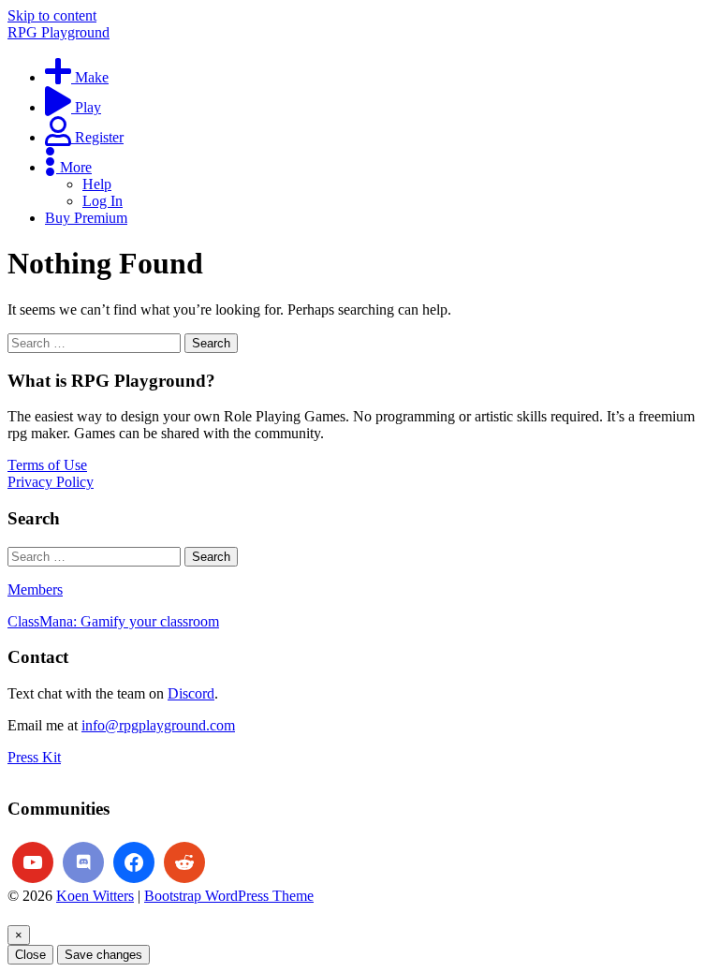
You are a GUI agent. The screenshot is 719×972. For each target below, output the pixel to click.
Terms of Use (47, 465)
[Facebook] (134, 862)
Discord (191, 693)
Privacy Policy (50, 482)
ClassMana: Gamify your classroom (113, 621)
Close (30, 955)
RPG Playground (58, 32)
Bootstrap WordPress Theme (229, 896)
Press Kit (34, 757)
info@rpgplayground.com (158, 725)
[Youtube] (32, 862)
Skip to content (51, 15)
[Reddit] (184, 862)
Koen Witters (95, 896)
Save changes (103, 955)
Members (35, 589)
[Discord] (83, 862)
